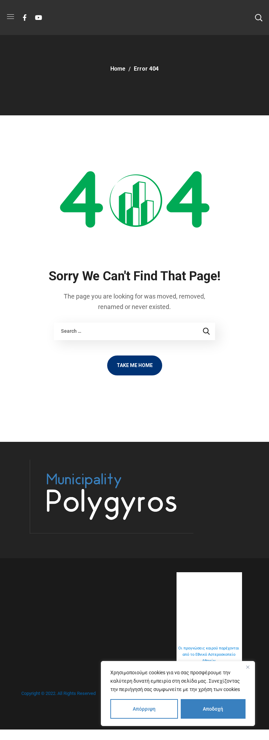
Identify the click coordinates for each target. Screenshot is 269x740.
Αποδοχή (213, 709)
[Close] (247, 667)
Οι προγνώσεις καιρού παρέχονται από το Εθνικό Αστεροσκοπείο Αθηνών (208, 654)
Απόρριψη (144, 709)
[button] (258, 17)
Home (117, 68)
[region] (178, 693)
